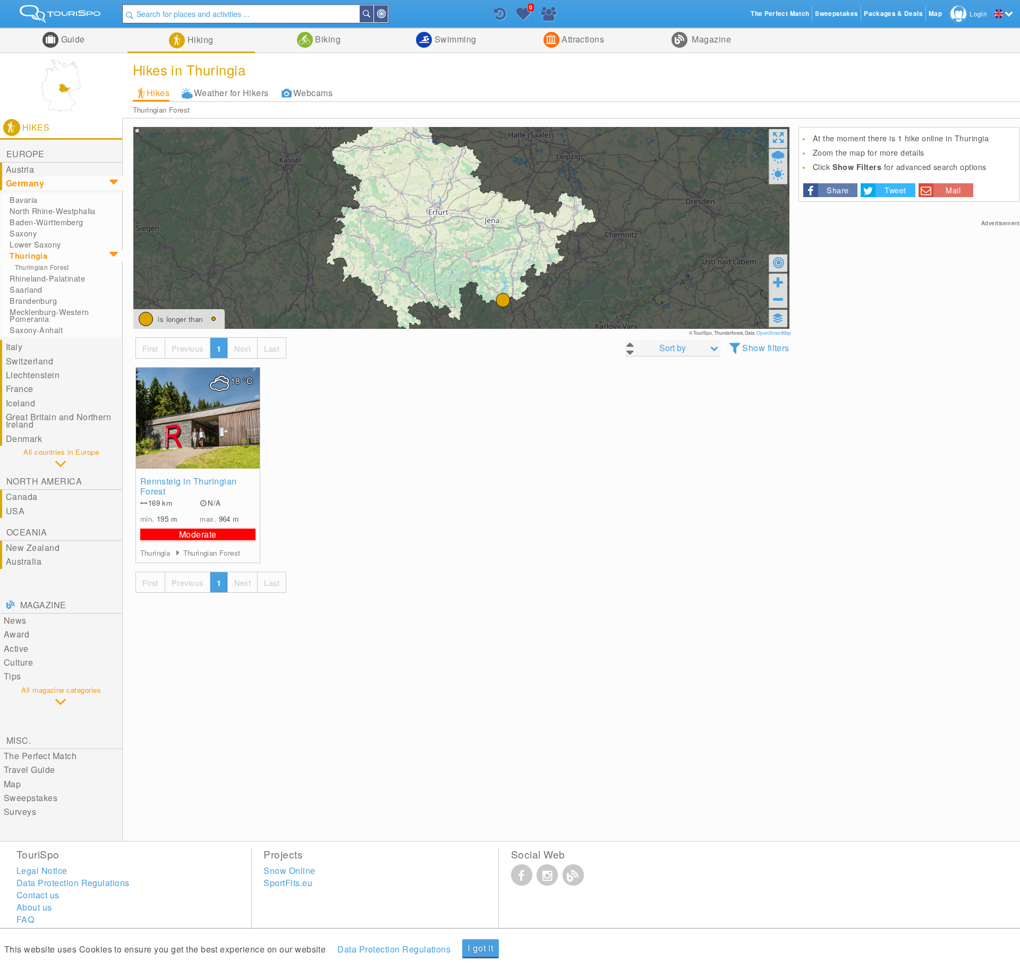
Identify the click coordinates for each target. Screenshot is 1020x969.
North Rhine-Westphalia (53, 211)
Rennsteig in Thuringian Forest (188, 486)
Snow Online (289, 870)
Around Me (387, 13)
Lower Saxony (35, 244)
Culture (18, 662)
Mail (953, 190)
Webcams (313, 93)
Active (16, 648)
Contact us (38, 895)
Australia (23, 561)
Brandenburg (33, 300)
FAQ (25, 919)
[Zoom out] (778, 299)
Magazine (710, 39)
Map (12, 784)
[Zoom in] (778, 282)
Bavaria (23, 199)
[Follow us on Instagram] (547, 875)
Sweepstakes (30, 798)
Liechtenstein (33, 375)
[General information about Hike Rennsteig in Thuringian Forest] (198, 418)
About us (34, 907)
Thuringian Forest (161, 110)
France (19, 388)
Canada (22, 496)
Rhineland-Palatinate (47, 278)
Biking (327, 39)
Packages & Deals (893, 13)
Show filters (765, 348)
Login (978, 13)
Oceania (26, 532)
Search (372, 13)
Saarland (26, 289)
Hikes (158, 93)
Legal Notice (41, 870)
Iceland (20, 403)
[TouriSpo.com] (61, 16)
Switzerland (29, 361)
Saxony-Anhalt (36, 330)
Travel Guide (29, 769)
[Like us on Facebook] (521, 875)
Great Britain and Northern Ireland (58, 420)
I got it (480, 948)
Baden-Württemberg (46, 222)
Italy (14, 347)
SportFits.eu (288, 883)
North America (44, 481)
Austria (20, 169)
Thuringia (28, 255)
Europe (25, 154)
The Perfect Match (40, 756)
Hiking (199, 39)
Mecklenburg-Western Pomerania (49, 315)
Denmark (24, 438)
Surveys (20, 811)
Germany (25, 183)
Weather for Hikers (231, 93)
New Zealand (33, 547)
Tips (12, 676)
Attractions (582, 39)
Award (16, 634)
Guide (71, 39)
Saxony (23, 233)
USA (15, 511)
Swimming (454, 39)
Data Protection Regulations (393, 949)
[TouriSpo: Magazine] (573, 875)
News (15, 620)
